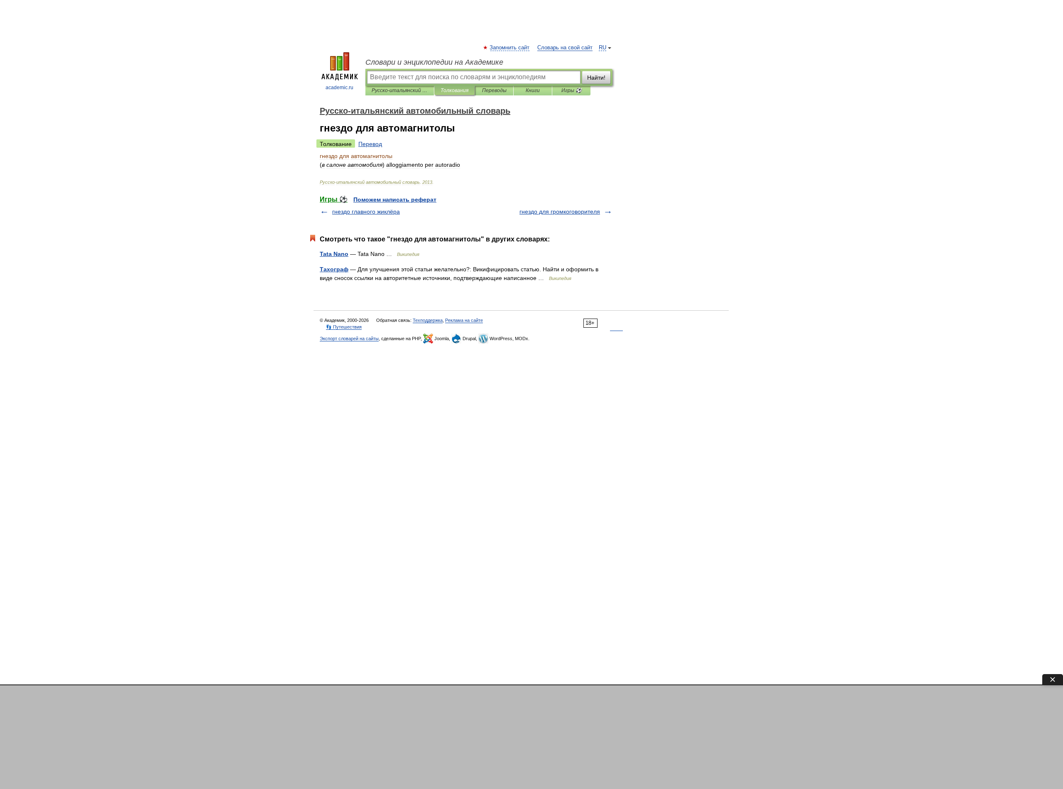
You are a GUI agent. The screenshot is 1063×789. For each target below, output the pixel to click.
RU (602, 48)
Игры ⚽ (571, 90)
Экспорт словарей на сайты (349, 338)
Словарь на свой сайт (565, 48)
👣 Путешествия (344, 326)
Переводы (494, 90)
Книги (533, 90)
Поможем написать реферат (394, 199)
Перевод (370, 144)
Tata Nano (334, 254)
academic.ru (339, 87)
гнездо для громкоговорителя (559, 211)
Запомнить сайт (509, 48)
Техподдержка (428, 320)
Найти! (596, 77)
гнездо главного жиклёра (366, 211)
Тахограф (334, 269)
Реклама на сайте (464, 320)
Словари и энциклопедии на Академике (434, 62)
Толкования (454, 90)
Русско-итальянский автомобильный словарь (400, 90)
